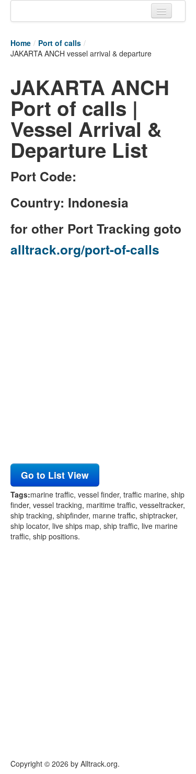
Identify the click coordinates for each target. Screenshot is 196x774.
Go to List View (55, 474)
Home (20, 43)
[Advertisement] (98, 363)
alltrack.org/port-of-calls (84, 249)
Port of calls (59, 43)
